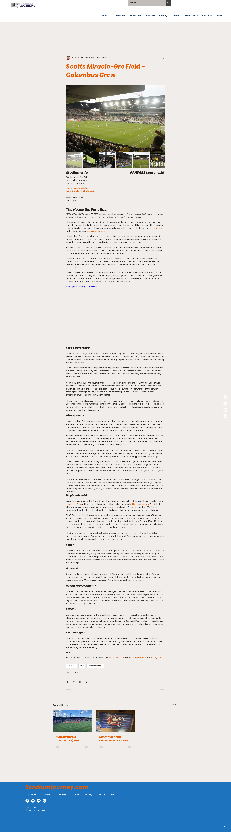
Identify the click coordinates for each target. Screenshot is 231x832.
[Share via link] (87, 681)
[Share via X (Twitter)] (74, 681)
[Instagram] (225, 416)
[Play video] (115, 313)
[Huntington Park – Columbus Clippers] (72, 721)
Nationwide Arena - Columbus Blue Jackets (113, 738)
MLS (82, 666)
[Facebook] (225, 397)
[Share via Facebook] (67, 681)
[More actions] (163, 57)
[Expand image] (115, 118)
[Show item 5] (141, 160)
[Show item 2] (91, 160)
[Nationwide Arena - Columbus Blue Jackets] (115, 721)
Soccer (70, 672)
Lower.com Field (95, 666)
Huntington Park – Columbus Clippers (68, 738)
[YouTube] (225, 410)
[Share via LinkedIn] (80, 681)
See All (175, 705)
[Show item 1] (74, 160)
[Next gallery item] (161, 118)
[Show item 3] (107, 160)
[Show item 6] (158, 160)
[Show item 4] (124, 160)
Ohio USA (72, 666)
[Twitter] (225, 403)
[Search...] (168, 3)
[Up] (225, 826)
